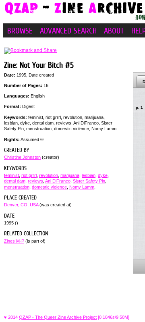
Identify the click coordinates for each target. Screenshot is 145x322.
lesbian (88, 175)
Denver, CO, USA (21, 204)
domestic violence (49, 187)
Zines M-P (14, 241)
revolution (48, 175)
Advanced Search (68, 31)
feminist (11, 175)
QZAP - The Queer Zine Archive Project (58, 317)
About (114, 31)
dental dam (14, 181)
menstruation (16, 187)
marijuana (69, 175)
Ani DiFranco (57, 181)
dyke (103, 175)
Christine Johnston (22, 157)
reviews (35, 181)
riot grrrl (29, 175)
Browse (20, 31)
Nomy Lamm (81, 187)
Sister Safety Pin (89, 181)
